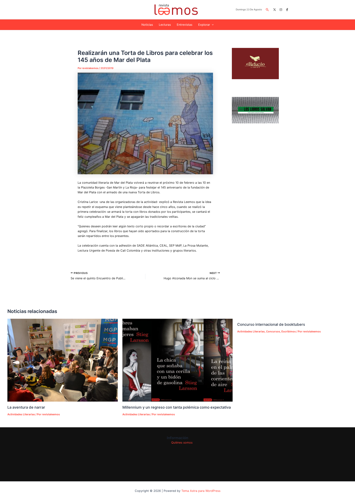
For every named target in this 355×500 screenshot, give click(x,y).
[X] (274, 9)
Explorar (204, 24)
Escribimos (288, 331)
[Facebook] (287, 9)
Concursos (273, 331)
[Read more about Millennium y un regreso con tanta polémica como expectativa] (177, 360)
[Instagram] (281, 9)
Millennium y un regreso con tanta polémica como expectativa (176, 407)
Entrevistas (184, 24)
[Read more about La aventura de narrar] (62, 360)
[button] (267, 9)
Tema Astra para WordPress (200, 491)
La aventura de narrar (26, 407)
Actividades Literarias (21, 414)
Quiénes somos (181, 442)
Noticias (147, 24)
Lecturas (165, 24)
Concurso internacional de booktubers (271, 324)
